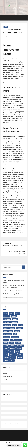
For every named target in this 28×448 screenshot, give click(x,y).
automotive (7, 319)
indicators (6, 337)
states (5, 354)
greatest (19, 328)
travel (20, 354)
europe (5, 328)
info (6, 26)
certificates (14, 322)
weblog (6, 360)
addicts (14, 316)
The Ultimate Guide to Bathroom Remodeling (16, 252)
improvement (7, 334)
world (12, 360)
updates (20, 357)
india (15, 334)
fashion (12, 328)
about (5, 313)
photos (6, 348)
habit (5, 331)
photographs (20, 345)
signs (11, 351)
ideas (10, 331)
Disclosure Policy (7, 376)
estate (20, 325)
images (17, 331)
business (6, 322)
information (15, 337)
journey (19, 340)
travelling (6, 357)
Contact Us (5, 380)
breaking (15, 319)
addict (17, 313)
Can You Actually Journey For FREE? (12, 291)
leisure (11, 342)
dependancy (7, 325)
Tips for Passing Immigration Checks (12, 294)
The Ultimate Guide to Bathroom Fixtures (13, 245)
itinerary (6, 340)
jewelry (13, 340)
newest (6, 345)
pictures (12, 348)
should (5, 351)
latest (5, 342)
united (13, 357)
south (17, 351)
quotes (19, 348)
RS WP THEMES (16, 445)
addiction (6, 316)
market (18, 342)
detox (14, 325)
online (12, 345)
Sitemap (5, 373)
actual (11, 313)
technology (13, 354)
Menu (4, 18)
